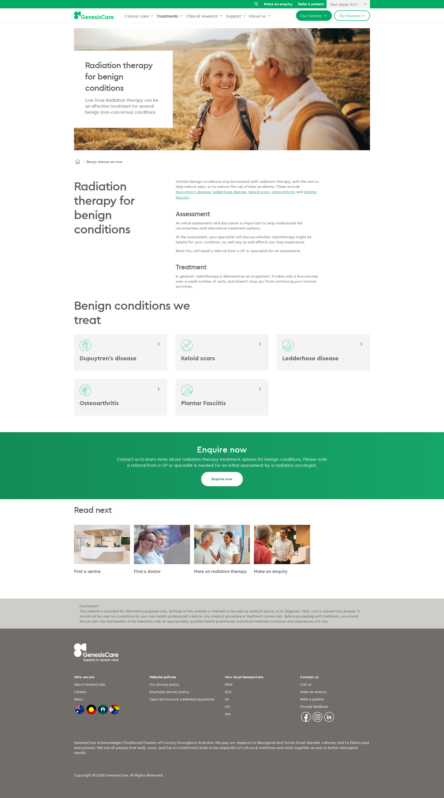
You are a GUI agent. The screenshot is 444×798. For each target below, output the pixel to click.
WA (228, 714)
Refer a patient (311, 4)
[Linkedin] (329, 716)
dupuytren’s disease (193, 192)
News (78, 699)
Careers (80, 692)
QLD (228, 692)
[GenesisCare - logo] (94, 16)
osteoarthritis (283, 192)
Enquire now (222, 479)
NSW (229, 684)
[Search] (256, 4)
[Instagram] (317, 716)
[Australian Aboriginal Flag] (91, 708)
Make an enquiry (278, 4)
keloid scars (259, 192)
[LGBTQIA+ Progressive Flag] (114, 708)
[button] (152, 15)
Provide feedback (314, 706)
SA (227, 699)
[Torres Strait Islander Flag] (103, 708)
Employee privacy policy (169, 692)
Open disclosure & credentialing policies (181, 699)
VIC (228, 706)
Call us (305, 684)
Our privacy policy (164, 684)
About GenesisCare (89, 684)
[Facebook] (306, 716)
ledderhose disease (230, 192)
